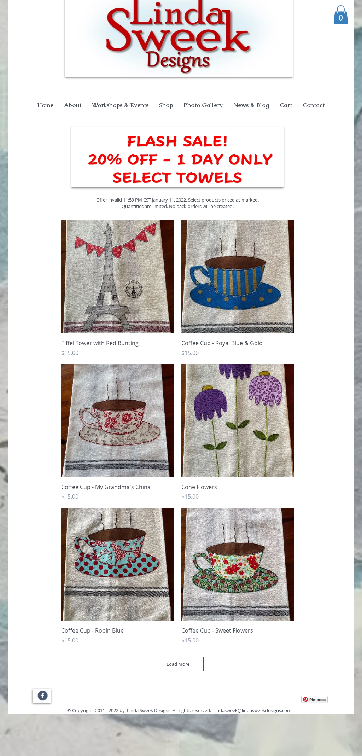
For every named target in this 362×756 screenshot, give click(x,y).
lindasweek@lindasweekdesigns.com (252, 710)
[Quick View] (117, 276)
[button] (341, 14)
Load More (178, 664)
